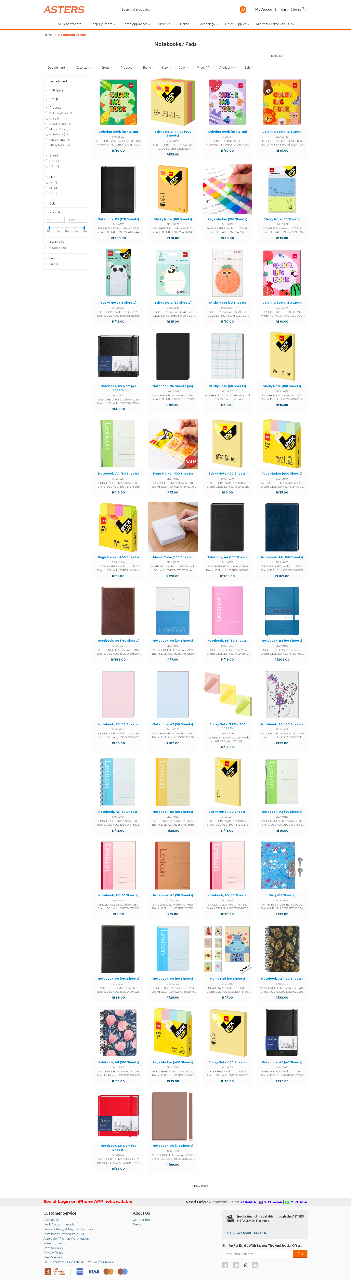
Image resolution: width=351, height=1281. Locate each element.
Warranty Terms (54, 1243)
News (137, 1224)
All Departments (70, 24)
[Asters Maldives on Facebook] (225, 1267)
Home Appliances (135, 24)
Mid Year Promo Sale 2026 (275, 24)
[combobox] (183, 9)
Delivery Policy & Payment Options (68, 1229)
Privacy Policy (53, 1253)
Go (300, 1253)
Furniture (164, 24)
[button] (298, 56)
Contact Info (142, 1220)
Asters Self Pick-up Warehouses (66, 1239)
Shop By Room (102, 24)
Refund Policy (53, 1248)
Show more (200, 1186)
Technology (207, 24)
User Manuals (53, 1257)
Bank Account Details (58, 1224)
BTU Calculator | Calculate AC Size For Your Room (78, 1262)
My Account (265, 9)
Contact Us (51, 1220)
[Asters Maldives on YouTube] (255, 1267)
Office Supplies (236, 24)
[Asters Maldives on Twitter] (236, 1267)
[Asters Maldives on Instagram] (246, 1266)
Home (185, 24)
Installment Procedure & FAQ (64, 1234)
